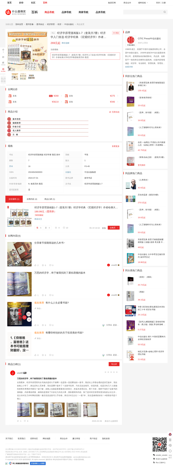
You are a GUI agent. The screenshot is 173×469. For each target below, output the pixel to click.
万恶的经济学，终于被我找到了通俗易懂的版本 (59, 272)
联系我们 (21, 438)
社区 (33, 2)
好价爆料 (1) (14, 199)
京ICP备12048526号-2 (76, 449)
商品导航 (49, 12)
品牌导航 (66, 12)
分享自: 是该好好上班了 (112, 325)
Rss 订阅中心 (161, 463)
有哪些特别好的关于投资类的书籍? (58, 332)
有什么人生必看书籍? (51, 302)
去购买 (114, 228)
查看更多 (115, 146)
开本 (11, 166)
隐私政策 (106, 438)
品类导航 (100, 12)
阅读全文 (38, 219)
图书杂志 (40, 24)
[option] (15, 76)
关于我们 (9, 438)
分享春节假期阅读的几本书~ (49, 242)
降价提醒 (65, 43)
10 (67, 228)
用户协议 (93, 438)
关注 (117, 33)
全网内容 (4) (32, 199)
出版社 (68, 172)
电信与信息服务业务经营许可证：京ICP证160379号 (47, 449)
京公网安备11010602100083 (16, 449)
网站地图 (46, 438)
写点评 (114, 364)
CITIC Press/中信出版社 (149, 38)
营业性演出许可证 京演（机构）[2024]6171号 (22, 452)
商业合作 (127, 3)
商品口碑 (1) (49, 199)
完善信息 (115, 112)
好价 (21, 2)
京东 (104, 228)
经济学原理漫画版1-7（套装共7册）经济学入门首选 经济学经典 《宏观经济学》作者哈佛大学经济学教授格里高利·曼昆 (84, 56)
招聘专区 (34, 438)
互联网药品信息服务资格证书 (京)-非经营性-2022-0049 (60, 452)
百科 (45, 2)
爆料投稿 (142, 3)
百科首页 (19, 24)
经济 (59, 24)
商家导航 (83, 12)
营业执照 (84, 452)
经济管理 (51, 24)
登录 (158, 3)
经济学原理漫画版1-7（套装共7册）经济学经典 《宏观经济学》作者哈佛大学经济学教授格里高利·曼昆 (77, 207)
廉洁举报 (76, 438)
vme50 (114, 265)
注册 (164, 3)
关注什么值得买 (161, 459)
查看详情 (129, 67)
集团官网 (112, 3)
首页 (9, 2)
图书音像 (30, 24)
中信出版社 (69, 24)
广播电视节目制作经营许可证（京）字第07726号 (23, 454)
